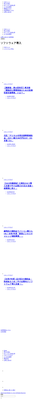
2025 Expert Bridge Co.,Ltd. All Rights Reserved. (13, 393)
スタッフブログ (8, 355)
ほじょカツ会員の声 (9, 5)
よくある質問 (7, 7)
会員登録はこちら (9, 10)
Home (5, 350)
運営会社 (6, 358)
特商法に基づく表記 (9, 390)
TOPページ (7, 2)
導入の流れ (7, 3)
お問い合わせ (7, 12)
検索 (2, 394)
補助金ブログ (7, 8)
